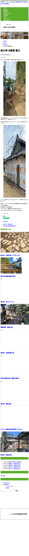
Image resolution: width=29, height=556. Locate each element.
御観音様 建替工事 (7, 327)
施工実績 (5, 11)
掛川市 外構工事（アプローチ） (11, 255)
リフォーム (9, 486)
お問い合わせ (6, 20)
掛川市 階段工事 (6, 404)
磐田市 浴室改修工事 (14, 463)
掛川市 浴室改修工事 (14, 467)
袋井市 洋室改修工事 (7, 353)
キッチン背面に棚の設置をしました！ (12, 429)
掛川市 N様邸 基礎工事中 (8, 276)
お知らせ (8, 54)
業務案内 (5, 10)
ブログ (5, 16)
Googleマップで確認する (7, 542)
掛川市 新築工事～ (7, 455)
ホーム (5, 8)
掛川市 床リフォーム (7, 302)
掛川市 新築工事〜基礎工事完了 (10, 378)
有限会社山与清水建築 (24, 506)
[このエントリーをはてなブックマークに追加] (4, 217)
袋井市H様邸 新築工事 (15, 462)
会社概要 (5, 15)
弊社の (7, 13)
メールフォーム (5, 30)
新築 (7, 488)
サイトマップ (6, 18)
